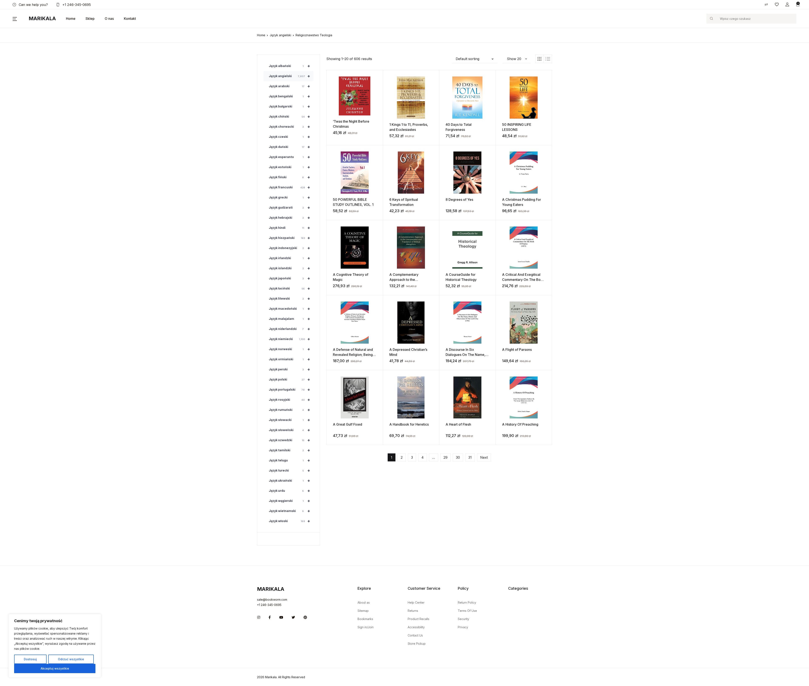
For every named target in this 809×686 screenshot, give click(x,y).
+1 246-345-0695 (76, 5)
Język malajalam (289, 318)
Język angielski (280, 35)
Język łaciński (289, 288)
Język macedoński (289, 308)
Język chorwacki (289, 126)
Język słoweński (289, 430)
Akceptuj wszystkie (55, 668)
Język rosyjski (289, 399)
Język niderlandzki (289, 328)
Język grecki (289, 197)
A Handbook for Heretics (409, 424)
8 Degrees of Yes (459, 199)
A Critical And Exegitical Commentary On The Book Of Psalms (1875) (523, 279)
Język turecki (289, 470)
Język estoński (289, 167)
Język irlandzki (289, 258)
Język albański (289, 65)
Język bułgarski (289, 106)
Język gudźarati (289, 207)
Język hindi (289, 227)
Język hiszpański (289, 237)
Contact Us (415, 635)
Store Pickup (417, 643)
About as (364, 602)
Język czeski (289, 136)
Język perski (289, 369)
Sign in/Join (366, 627)
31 (470, 457)
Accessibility (416, 627)
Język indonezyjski (289, 248)
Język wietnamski (289, 510)
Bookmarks (365, 619)
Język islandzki (289, 268)
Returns (413, 610)
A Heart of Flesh (458, 424)
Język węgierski (289, 500)
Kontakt (130, 18)
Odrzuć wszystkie (71, 659)
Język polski (289, 379)
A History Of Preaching (520, 424)
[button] (787, 4)
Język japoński (289, 278)
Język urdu (289, 490)
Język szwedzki (289, 440)
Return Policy (467, 602)
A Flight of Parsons (517, 349)
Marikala (42, 18)
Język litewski (289, 298)
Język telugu (289, 460)
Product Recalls (418, 619)
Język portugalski (289, 389)
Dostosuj (30, 659)
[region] (54, 646)
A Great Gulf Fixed (347, 424)
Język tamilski (289, 450)
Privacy (463, 627)
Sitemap (363, 610)
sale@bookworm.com (272, 599)
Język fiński (289, 177)
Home (70, 18)
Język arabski (289, 86)
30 (458, 457)
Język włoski (289, 521)
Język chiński (289, 116)
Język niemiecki (289, 339)
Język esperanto (289, 156)
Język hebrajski (289, 217)
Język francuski (289, 187)
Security (463, 619)
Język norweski (289, 349)
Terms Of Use (467, 610)
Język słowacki (289, 419)
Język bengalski (289, 96)
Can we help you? (33, 5)
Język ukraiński (289, 480)
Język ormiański (289, 359)
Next (484, 457)
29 (445, 457)
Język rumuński (289, 409)
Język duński (289, 146)
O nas (109, 18)
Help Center (416, 602)
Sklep (90, 18)
